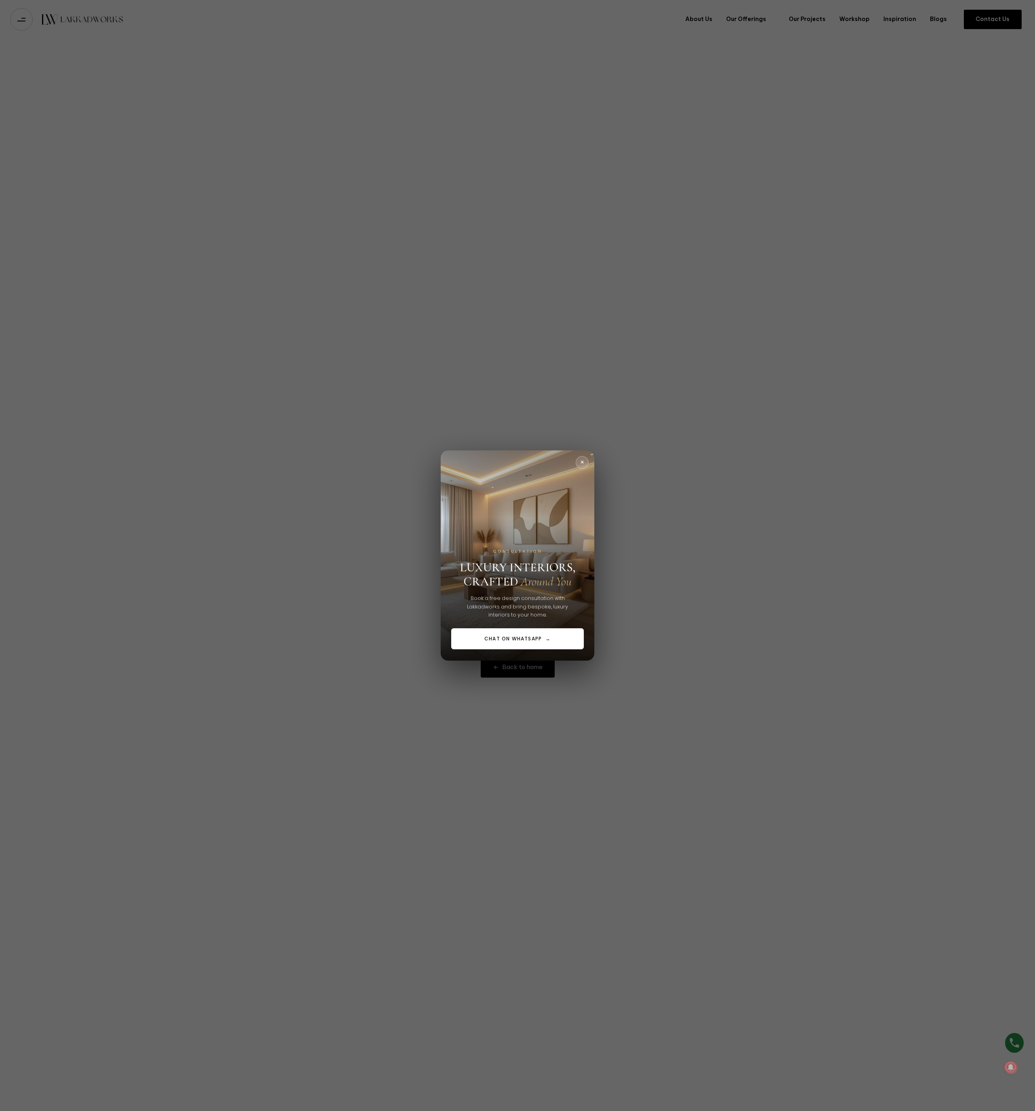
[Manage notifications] (1010, 1067)
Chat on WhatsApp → (517, 638)
